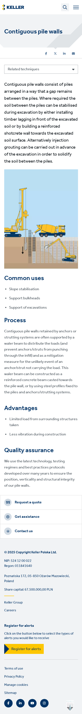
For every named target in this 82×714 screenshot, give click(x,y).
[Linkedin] (64, 53)
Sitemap (10, 693)
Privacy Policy (14, 676)
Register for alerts (26, 649)
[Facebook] (46, 53)
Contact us (24, 531)
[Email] (73, 53)
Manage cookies (16, 685)
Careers (10, 610)
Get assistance (27, 516)
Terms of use (13, 668)
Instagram (44, 703)
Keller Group (13, 602)
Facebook (8, 703)
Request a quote (28, 502)
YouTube (32, 703)
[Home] (13, 7)
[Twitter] (55, 53)
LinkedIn (20, 703)
